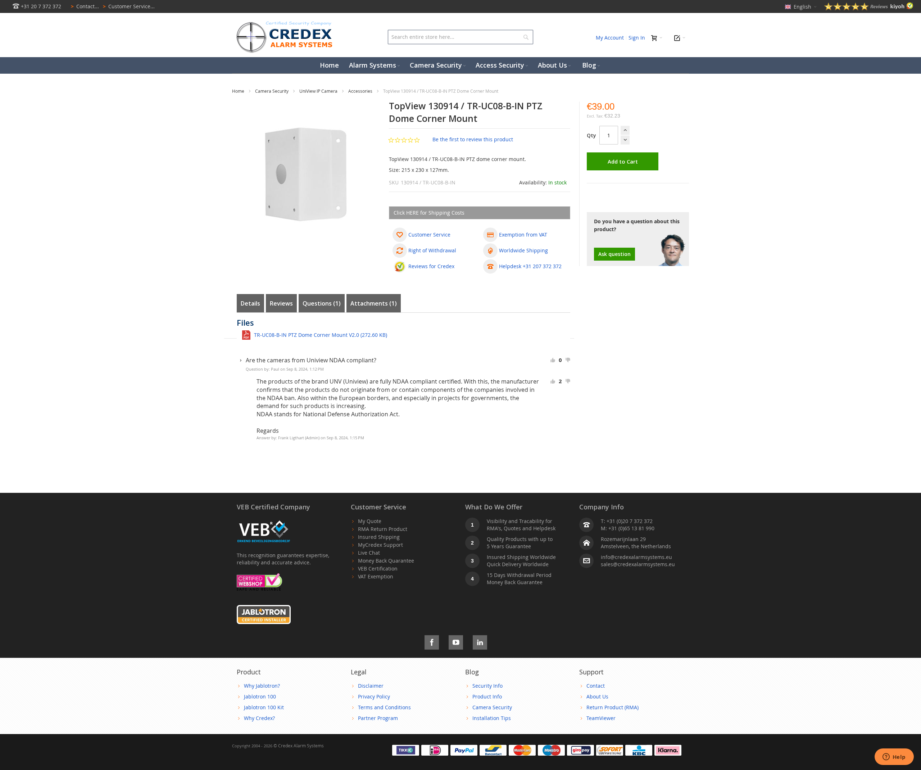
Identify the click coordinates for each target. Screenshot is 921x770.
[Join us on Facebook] (432, 641)
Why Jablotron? (262, 685)
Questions (321, 303)
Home (238, 91)
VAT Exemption (375, 576)
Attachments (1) (373, 303)
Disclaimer (371, 685)
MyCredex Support (380, 544)
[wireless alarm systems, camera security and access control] (286, 23)
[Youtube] (456, 641)
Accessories (360, 91)
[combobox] (460, 37)
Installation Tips (491, 718)
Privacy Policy (374, 696)
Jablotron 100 (260, 696)
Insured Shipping (379, 536)
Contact (595, 685)
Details (250, 303)
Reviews (281, 303)
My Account (610, 37)
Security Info (487, 685)
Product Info (487, 696)
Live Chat (369, 552)
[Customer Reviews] (869, 8)
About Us (597, 696)
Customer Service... (129, 6)
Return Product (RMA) (612, 707)
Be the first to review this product (472, 139)
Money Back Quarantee (386, 560)
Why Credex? (259, 718)
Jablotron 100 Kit (264, 707)
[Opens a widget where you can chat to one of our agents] (894, 757)
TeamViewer (601, 718)
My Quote (369, 521)
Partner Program (378, 718)
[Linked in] (480, 641)
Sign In (637, 37)
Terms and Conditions (384, 707)
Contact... (85, 6)
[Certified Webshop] (259, 576)
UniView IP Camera (319, 91)
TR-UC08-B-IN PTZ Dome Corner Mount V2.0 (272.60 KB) (320, 334)
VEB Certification (378, 568)
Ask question (614, 254)
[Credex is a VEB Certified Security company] (264, 521)
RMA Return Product (382, 529)
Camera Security (272, 91)
